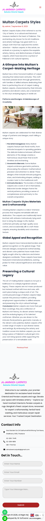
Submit (21, 505)
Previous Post (22, 347)
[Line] (4, 518)
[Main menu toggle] (40, 7)
